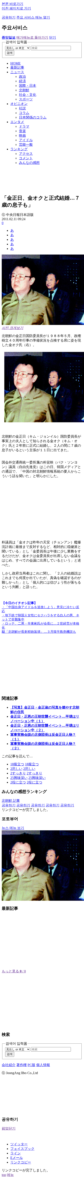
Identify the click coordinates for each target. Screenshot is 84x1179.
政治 (22, 76)
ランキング (19, 149)
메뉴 (10, 1175)
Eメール (16, 1158)
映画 (22, 135)
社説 (22, 108)
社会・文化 (27, 95)
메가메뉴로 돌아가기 (32, 37)
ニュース (17, 72)
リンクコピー (20, 1162)
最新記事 (17, 67)
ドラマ (24, 126)
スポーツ (26, 99)
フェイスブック (22, 1149)
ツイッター (19, 1144)
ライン (15, 1153)
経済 (22, 81)
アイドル (26, 140)
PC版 (31, 1065)
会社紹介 (9, 1065)
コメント (26, 158)
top (4, 1175)
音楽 (22, 131)
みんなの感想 (29, 163)
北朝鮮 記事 (11, 800)
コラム (24, 113)
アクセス (26, 153)
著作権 (21, 1065)
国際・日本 (27, 85)
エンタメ (17, 122)
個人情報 (43, 1065)
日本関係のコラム (33, 117)
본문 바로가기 (12, 4)
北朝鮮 (24, 90)
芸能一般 (26, 144)
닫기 (52, 37)
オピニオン (19, 104)
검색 (9, 52)
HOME (15, 63)
